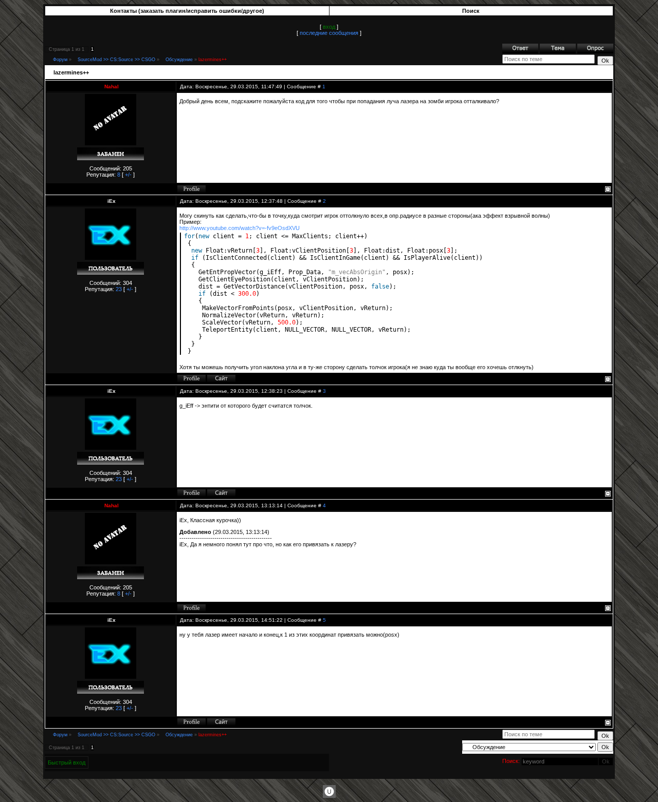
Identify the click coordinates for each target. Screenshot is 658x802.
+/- (128, 174)
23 (119, 289)
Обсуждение (179, 59)
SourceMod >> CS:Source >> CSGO (116, 59)
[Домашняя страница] (221, 378)
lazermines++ (212, 59)
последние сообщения (329, 33)
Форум (60, 59)
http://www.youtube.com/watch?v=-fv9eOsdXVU (239, 228)
